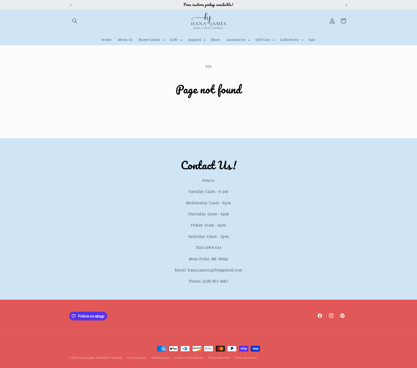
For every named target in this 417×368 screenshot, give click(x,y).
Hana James (87, 357)
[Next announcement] (346, 5)
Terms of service (246, 357)
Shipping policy (219, 357)
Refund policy (160, 357)
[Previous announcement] (70, 5)
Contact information (189, 357)
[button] (74, 20)
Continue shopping (208, 114)
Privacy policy (136, 357)
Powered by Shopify (109, 357)
